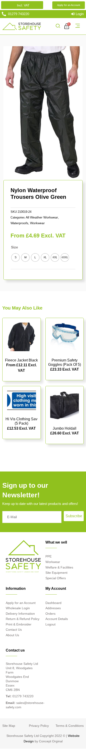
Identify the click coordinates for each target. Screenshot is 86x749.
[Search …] (57, 26)
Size (14, 247)
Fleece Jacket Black (21, 360)
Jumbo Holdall (64, 428)
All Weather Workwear (42, 217)
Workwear (37, 223)
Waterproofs (19, 223)
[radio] (15, 257)
